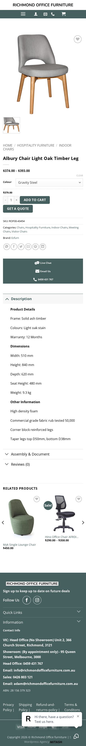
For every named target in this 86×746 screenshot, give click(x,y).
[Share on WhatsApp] (6, 246)
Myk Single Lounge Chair (19, 545)
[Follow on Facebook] (26, 600)
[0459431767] (53, 14)
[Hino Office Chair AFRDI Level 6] (64, 514)
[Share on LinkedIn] (42, 246)
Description (21, 298)
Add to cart (35, 200)
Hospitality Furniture (35, 145)
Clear (79, 175)
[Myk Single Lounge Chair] (22, 518)
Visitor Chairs (19, 231)
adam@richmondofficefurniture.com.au (46, 684)
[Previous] (3, 530)
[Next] (82, 530)
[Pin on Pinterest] (35, 246)
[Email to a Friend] (28, 246)
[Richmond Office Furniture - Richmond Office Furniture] (43, 5)
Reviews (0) (20, 464)
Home (7, 145)
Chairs (20, 227)
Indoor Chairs (59, 227)
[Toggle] (7, 298)
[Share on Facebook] (14, 246)
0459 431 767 (33, 663)
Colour (7, 182)
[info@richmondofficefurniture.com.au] (46, 14)
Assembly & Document (30, 454)
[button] (23, 14)
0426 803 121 (23, 677)
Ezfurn (15, 238)
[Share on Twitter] (21, 246)
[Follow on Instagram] (37, 600)
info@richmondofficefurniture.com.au (44, 670)
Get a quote (18, 208)
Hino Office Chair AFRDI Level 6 (60, 537)
